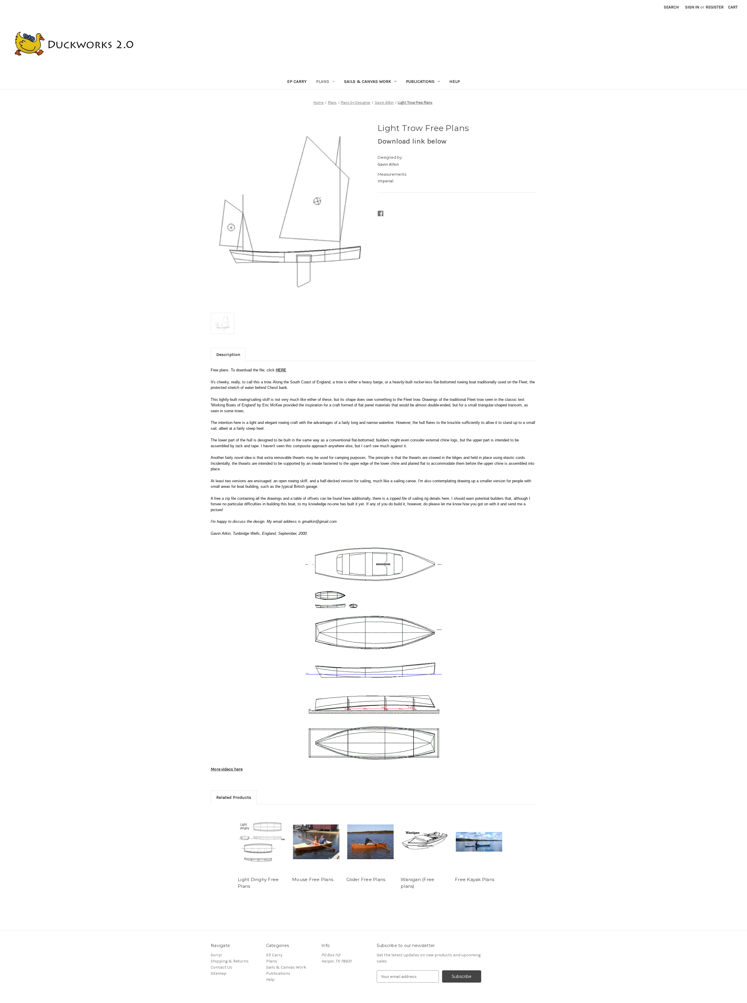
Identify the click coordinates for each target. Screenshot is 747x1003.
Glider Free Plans (365, 879)
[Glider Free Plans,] (370, 842)
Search (671, 7)
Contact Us (221, 967)
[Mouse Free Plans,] (316, 842)
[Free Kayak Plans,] (479, 842)
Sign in (692, 7)
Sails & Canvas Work (367, 81)
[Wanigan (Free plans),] (425, 842)
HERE (281, 370)
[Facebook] (380, 213)
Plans (322, 81)
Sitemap (218, 973)
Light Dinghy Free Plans (258, 883)
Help (454, 81)
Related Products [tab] (233, 797)
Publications (420, 81)
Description (228, 354)
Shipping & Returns (230, 961)
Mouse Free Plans (312, 879)
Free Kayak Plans (474, 879)
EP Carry (297, 81)
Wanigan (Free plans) (417, 883)
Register (715, 7)
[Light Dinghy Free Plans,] (262, 842)
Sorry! (216, 955)
